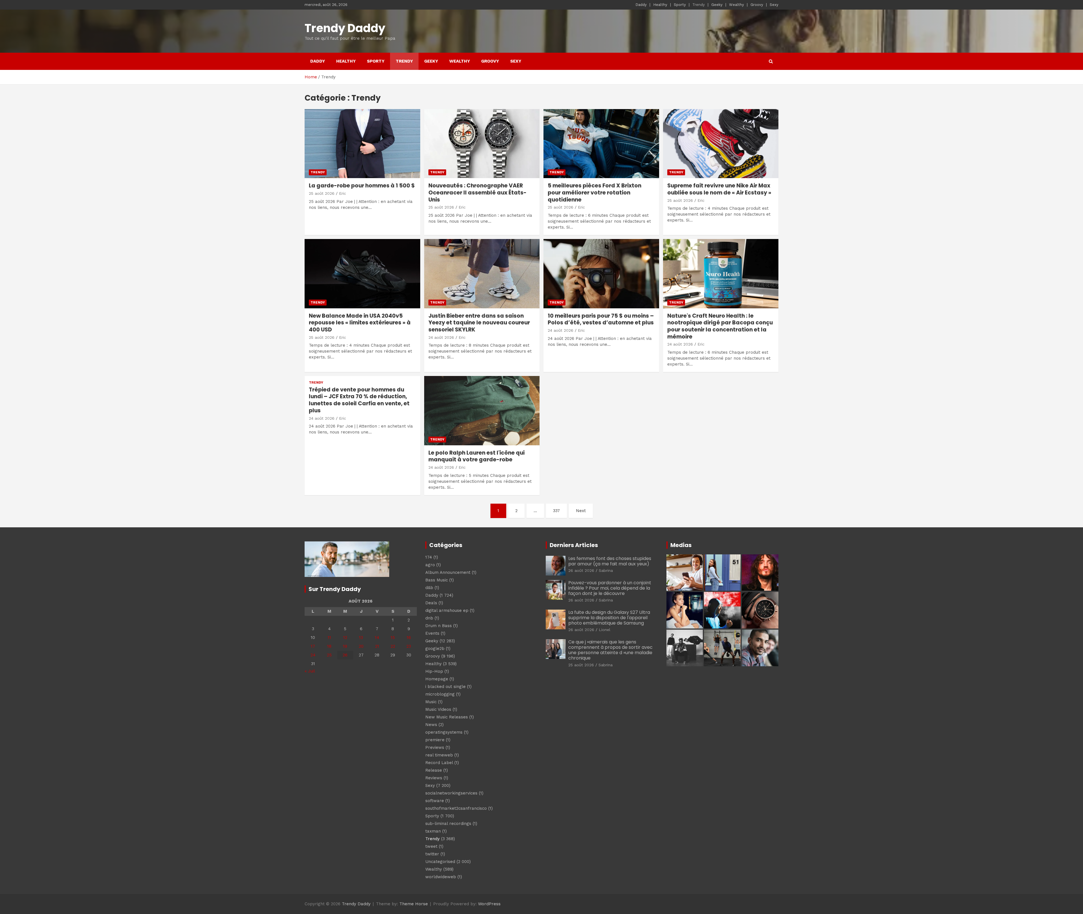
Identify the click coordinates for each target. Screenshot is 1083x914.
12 (345, 637)
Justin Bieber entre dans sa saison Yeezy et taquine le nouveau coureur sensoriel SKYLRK (479, 322)
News (431, 724)
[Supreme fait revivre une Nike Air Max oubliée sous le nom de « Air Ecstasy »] (720, 143)
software (434, 800)
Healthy (660, 5)
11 (329, 637)
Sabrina (606, 570)
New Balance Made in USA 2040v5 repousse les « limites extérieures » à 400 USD (360, 322)
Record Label (439, 762)
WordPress (489, 903)
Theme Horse (413, 903)
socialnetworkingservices (451, 793)
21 (377, 646)
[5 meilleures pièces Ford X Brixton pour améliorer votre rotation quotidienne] (601, 143)
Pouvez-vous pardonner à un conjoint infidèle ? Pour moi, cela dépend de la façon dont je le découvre (609, 588)
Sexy (774, 5)
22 (393, 646)
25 (329, 655)
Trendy (698, 5)
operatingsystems (444, 732)
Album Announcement (447, 572)
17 (313, 646)
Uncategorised (440, 861)
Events (432, 633)
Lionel (604, 629)
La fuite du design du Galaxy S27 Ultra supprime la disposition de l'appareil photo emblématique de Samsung (609, 617)
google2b (434, 648)
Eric (342, 193)
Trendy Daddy (345, 28)
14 (377, 637)
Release (433, 770)
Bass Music (436, 580)
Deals (431, 602)
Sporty (680, 5)
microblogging (440, 694)
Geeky (717, 5)
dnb (429, 618)
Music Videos (438, 709)
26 (345, 655)
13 (361, 637)
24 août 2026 (441, 337)
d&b (429, 587)
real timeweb (439, 755)
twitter (432, 854)
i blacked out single (445, 686)
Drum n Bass (438, 625)
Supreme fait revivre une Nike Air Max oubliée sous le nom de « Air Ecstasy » (719, 189)
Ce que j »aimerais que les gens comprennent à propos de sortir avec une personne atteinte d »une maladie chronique (610, 650)
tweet (431, 846)
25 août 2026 (321, 193)
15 (393, 637)
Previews (434, 747)
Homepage (436, 678)
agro (430, 564)
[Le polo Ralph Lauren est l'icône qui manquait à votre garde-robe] (482, 410)
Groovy (756, 5)
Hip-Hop (434, 671)
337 (556, 510)
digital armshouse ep (446, 610)
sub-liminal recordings (448, 823)
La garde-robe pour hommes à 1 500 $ (362, 185)
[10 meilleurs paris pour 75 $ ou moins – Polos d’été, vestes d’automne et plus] (601, 273)
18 (329, 646)
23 (408, 646)
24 (313, 655)
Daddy (641, 5)
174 (428, 557)
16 (409, 637)
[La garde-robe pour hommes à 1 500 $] (362, 143)
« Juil (310, 671)
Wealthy (736, 5)
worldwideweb (440, 876)
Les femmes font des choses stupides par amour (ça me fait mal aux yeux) (609, 561)
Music (431, 701)
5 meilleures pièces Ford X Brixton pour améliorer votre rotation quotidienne (594, 192)
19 (345, 646)
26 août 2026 (581, 570)
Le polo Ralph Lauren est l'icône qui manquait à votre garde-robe (476, 456)
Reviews (433, 777)
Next (581, 510)
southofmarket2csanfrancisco (456, 808)
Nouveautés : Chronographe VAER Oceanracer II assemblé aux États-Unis (477, 192)
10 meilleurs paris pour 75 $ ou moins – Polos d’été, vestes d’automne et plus (601, 319)
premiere (434, 739)
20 (361, 646)
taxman (433, 831)
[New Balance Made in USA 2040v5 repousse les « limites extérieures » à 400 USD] (362, 273)
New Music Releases (446, 717)
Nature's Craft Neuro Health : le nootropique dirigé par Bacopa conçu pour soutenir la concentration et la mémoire (720, 326)
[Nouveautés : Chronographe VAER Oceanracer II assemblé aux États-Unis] (482, 143)
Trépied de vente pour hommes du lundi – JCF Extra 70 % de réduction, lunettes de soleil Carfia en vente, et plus (359, 400)
